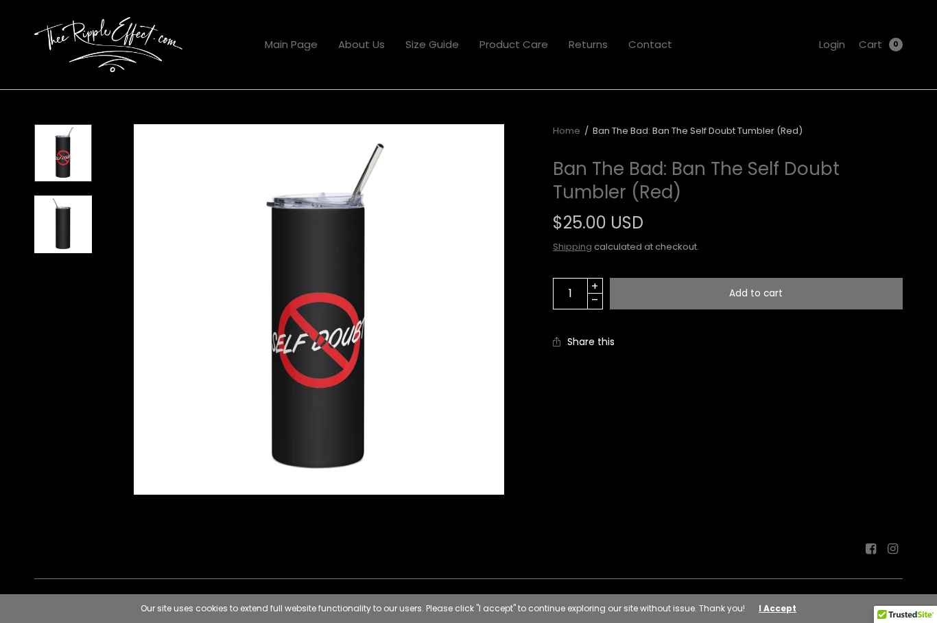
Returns (588, 44)
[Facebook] (871, 549)
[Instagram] (893, 549)
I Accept (777, 608)
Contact (650, 44)
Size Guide (432, 44)
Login (832, 44)
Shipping (572, 246)
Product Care (513, 44)
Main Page (291, 44)
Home (566, 130)
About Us (361, 44)
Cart (870, 44)
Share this (591, 341)
